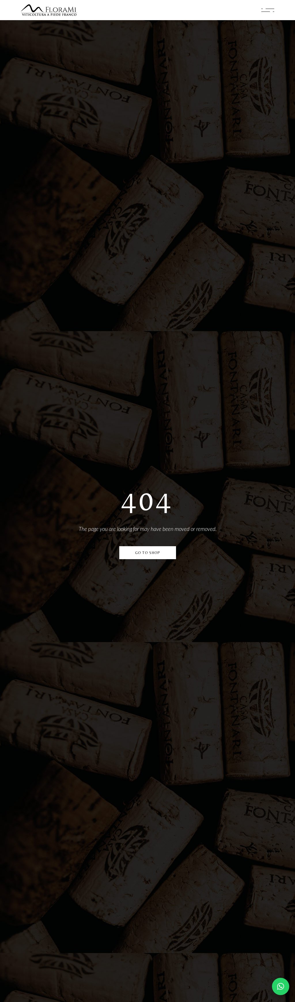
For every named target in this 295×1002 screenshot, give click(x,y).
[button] (280, 986)
